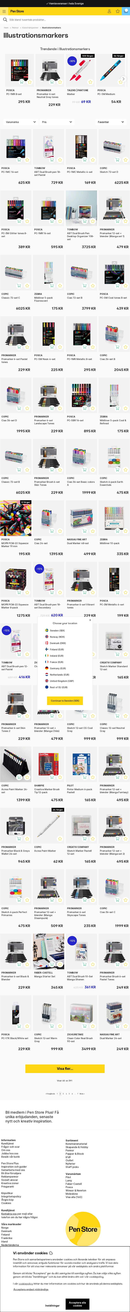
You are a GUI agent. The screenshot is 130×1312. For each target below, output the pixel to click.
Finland (5, 1234)
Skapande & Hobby (77, 1147)
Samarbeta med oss (13, 1170)
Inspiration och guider (14, 1166)
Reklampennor (9, 1176)
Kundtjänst (7, 1143)
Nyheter (70, 1163)
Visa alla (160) (74, 1197)
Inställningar (52, 1305)
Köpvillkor (7, 1193)
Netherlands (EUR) (59, 674)
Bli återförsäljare (11, 1173)
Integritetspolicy (11, 1196)
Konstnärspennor (30, 27)
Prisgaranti (7, 1186)
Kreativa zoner (10, 1183)
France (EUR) (56, 662)
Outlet (69, 1160)
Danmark (6, 1231)
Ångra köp (7, 1199)
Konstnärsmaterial (76, 1143)
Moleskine (72, 1193)
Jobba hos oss (9, 1153)
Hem (6, 27)
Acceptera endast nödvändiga (30, 1289)
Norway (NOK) (57, 637)
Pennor (15, 27)
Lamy (69, 1180)
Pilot (68, 1177)
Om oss (5, 1150)
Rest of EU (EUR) (59, 687)
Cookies (6, 1203)
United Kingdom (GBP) (62, 681)
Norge (5, 1227)
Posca (69, 1187)
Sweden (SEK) (57, 630)
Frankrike (6, 1238)
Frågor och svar (10, 1146)
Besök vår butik (10, 1156)
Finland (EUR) (57, 649)
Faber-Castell (74, 1183)
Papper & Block (75, 1153)
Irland (4, 1241)
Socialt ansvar (9, 1179)
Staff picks (72, 1167)
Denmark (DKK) (58, 643)
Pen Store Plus (10, 1163)
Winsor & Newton (76, 1190)
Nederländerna (10, 1245)
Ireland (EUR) (57, 655)
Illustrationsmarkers (51, 27)
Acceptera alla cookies (77, 1304)
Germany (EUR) (58, 668)
